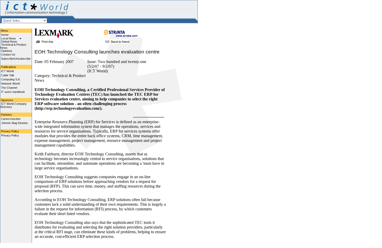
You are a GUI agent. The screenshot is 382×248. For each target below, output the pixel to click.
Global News (9, 41)
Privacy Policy (10, 135)
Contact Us (8, 54)
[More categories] (20, 38)
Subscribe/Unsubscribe (16, 58)
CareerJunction (11, 118)
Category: (43, 75)
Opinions (6, 50)
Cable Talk (7, 75)
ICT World (7, 71)
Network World (10, 83)
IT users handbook (13, 91)
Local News (8, 38)
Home (5, 34)
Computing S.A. (11, 79)
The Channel (9, 87)
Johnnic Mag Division (14, 123)
